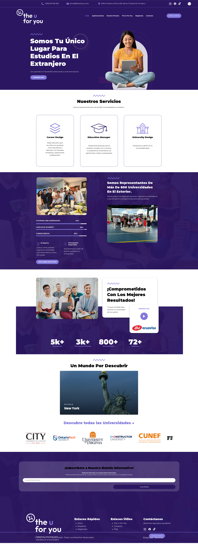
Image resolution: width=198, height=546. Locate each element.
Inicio (80, 523)
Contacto (118, 526)
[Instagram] (170, 3)
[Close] (144, 316)
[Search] (189, 3)
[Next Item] (135, 392)
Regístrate (82, 529)
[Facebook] (175, 3)
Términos (159, 537)
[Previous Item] (62, 392)
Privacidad (148, 537)
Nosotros (82, 526)
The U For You (120, 523)
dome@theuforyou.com (79, 3)
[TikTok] (179, 3)
